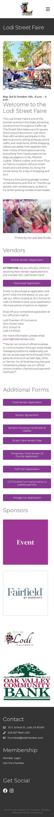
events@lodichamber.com (19, 339)
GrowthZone (36, 812)
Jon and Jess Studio (39, 237)
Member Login (12, 758)
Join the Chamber (14, 763)
